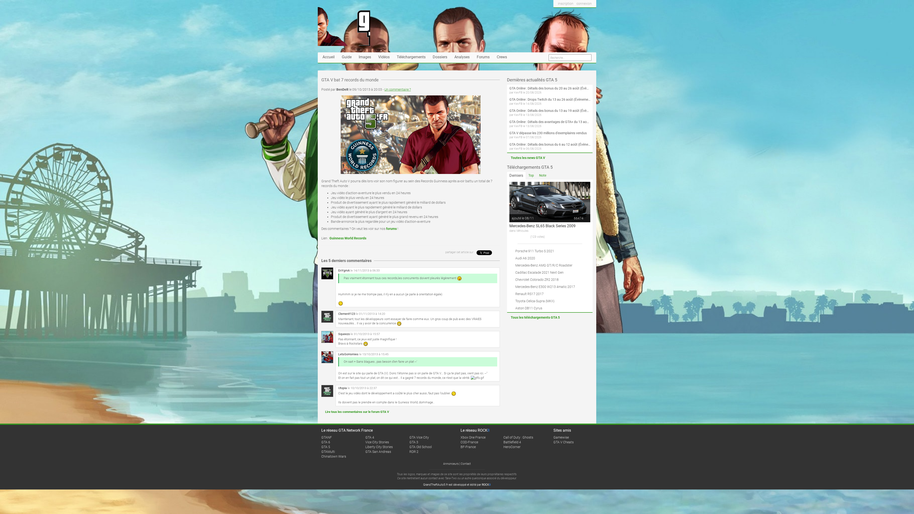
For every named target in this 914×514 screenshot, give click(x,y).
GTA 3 (413, 442)
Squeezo (344, 334)
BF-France (468, 447)
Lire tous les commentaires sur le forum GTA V (357, 412)
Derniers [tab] (516, 175)
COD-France (469, 442)
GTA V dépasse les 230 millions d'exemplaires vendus (548, 133)
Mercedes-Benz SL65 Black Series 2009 (542, 226)
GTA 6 (325, 442)
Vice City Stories (377, 442)
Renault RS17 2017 (529, 294)
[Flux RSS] (591, 12)
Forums (483, 57)
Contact (466, 463)
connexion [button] (584, 3)
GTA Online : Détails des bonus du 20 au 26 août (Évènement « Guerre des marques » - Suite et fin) (549, 88)
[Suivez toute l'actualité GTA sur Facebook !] (557, 12)
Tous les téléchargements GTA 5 (535, 317)
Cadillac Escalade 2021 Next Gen (539, 272)
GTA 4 (369, 437)
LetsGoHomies (348, 354)
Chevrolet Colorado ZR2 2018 (537, 280)
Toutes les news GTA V (528, 158)
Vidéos (384, 57)
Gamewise (561, 437)
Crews (502, 57)
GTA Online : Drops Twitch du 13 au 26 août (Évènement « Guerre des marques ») (549, 99)
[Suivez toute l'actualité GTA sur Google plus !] (573, 12)
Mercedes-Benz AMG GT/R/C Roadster (543, 265)
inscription (565, 3)
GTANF (326, 437)
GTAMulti (328, 452)
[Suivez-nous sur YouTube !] (582, 12)
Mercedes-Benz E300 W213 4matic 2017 (545, 287)
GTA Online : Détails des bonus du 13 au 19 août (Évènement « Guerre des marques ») (549, 111)
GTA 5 (325, 447)
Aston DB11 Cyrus (528, 308)
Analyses (462, 57)
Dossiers (440, 57)
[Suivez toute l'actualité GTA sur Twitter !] (565, 12)
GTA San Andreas (378, 452)
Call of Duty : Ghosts (518, 437)
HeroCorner (512, 447)
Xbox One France (473, 437)
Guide (347, 57)
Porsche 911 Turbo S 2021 (534, 251)
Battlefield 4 (512, 442)
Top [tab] (531, 175)
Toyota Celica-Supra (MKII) (535, 301)
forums (391, 229)
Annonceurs (451, 463)
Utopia (342, 388)
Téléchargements (411, 57)
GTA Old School (420, 447)
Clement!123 (346, 314)
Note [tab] (542, 175)
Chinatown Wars (333, 456)
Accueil (329, 57)
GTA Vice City (419, 437)
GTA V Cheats (563, 442)
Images (365, 57)
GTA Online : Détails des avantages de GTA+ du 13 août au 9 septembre (549, 122)
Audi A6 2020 (525, 258)
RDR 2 (413, 452)
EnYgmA (344, 270)
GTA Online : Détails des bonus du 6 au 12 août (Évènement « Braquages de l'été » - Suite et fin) (549, 144)
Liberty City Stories (379, 447)
